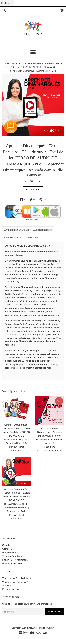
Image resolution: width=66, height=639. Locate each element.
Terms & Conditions (12, 556)
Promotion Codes (11, 589)
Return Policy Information (15, 559)
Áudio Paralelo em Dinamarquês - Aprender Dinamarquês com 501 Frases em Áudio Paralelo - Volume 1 (49, 436)
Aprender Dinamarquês (16, 230)
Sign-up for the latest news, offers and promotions (27, 603)
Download (32, 238)
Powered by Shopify (46, 627)
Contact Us (8, 548)
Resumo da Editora (14, 238)
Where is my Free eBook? (15, 581)
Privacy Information (12, 563)
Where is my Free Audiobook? (17, 578)
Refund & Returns (11, 552)
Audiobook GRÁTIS (42, 230)
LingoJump (32, 627)
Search (6, 545)
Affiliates (6, 585)
